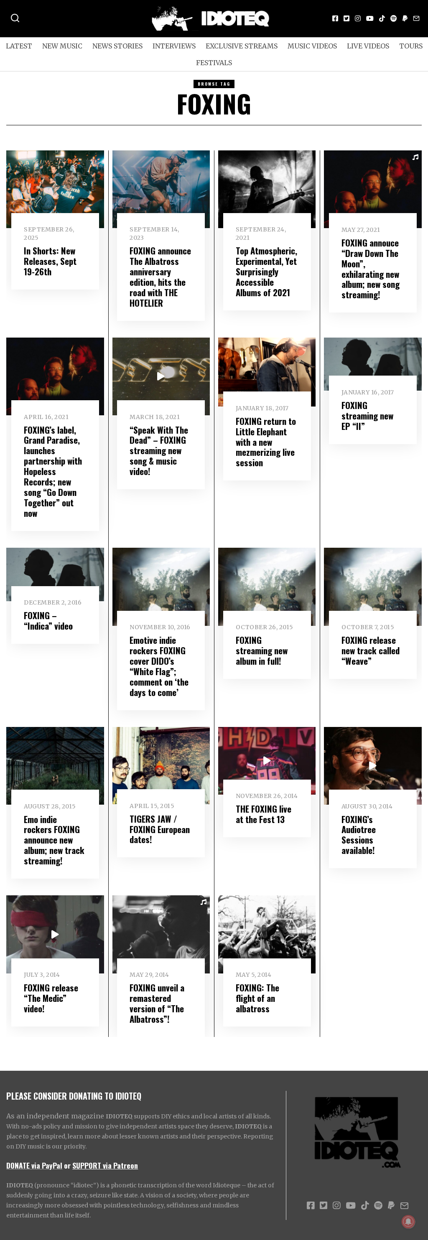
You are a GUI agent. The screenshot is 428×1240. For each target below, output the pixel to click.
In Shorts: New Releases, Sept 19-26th (50, 261)
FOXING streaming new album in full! (262, 650)
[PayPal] (405, 18)
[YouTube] (370, 18)
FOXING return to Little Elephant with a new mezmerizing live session (266, 441)
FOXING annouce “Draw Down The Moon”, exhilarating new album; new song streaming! (370, 268)
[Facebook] (335, 18)
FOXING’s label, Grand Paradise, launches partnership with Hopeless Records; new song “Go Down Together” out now (53, 471)
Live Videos (368, 46)
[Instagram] (358, 18)
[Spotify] (393, 18)
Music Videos (312, 46)
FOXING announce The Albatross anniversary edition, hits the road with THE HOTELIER (160, 276)
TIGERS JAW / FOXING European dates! (160, 829)
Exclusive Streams (242, 46)
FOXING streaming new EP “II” (367, 415)
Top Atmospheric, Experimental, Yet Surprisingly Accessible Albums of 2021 (266, 271)
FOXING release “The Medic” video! (51, 998)
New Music (62, 46)
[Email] (416, 18)
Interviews (174, 46)
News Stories (117, 46)
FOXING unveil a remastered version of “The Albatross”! (157, 1003)
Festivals (214, 62)
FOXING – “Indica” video (48, 620)
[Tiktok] (382, 18)
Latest (19, 46)
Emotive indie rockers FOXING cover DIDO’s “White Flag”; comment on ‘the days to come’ (159, 666)
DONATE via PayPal (34, 1165)
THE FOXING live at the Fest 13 (263, 814)
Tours (411, 46)
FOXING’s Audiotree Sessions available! (358, 835)
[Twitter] (346, 18)
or (67, 1165)
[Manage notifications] (408, 1221)
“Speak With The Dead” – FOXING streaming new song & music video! (159, 450)
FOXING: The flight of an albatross (257, 998)
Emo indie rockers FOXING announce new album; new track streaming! (54, 840)
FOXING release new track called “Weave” (370, 650)
